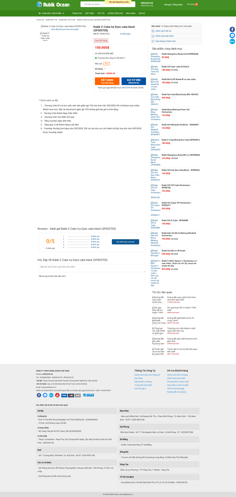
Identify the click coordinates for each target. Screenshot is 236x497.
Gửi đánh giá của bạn (125, 242)
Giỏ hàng (192, 4)
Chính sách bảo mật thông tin (147, 375)
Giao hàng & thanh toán (165, 41)
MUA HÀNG (130, 13)
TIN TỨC (101, 13)
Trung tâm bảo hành (143, 385)
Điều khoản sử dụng (143, 382)
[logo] (53, 5)
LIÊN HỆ (142, 13)
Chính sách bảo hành (164, 36)
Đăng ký (167, 5)
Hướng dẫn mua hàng (176, 392)
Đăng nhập (177, 5)
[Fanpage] (232, 31)
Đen (106, 64)
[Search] (131, 3)
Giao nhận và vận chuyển (178, 385)
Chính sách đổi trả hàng (177, 375)
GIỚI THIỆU (89, 13)
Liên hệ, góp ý (140, 388)
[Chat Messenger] (232, 37)
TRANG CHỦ (77, 13)
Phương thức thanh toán (178, 382)
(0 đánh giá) (125, 34)
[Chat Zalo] (232, 43)
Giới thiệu (138, 378)
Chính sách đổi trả (163, 31)
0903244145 (127, 88)
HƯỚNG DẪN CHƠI (115, 13)
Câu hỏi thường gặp (175, 388)
